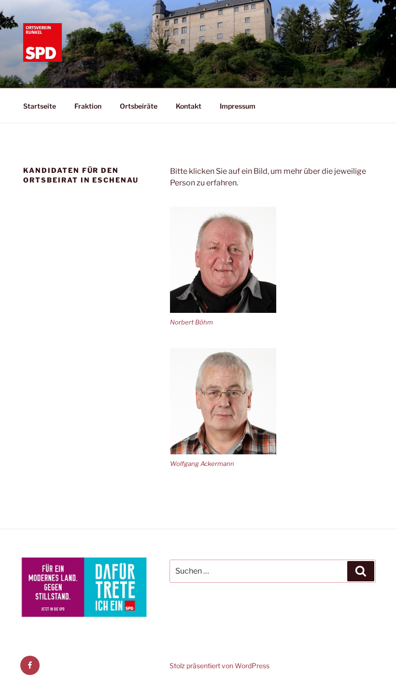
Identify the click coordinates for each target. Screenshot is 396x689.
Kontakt (188, 106)
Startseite (39, 106)
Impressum (237, 106)
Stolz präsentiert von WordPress (219, 665)
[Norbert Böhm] (223, 260)
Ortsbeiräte (138, 106)
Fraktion (87, 106)
